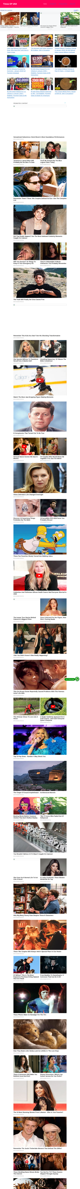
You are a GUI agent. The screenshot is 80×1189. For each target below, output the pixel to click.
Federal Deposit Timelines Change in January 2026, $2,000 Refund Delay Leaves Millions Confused (65, 50)
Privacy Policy (63, 4)
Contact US (53, 4)
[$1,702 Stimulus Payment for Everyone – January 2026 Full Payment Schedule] (18, 61)
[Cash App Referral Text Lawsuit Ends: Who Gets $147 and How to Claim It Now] (18, 40)
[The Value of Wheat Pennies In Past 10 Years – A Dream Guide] (66, 61)
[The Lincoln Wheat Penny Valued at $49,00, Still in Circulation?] (66, 84)
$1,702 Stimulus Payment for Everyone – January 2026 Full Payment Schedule (16, 71)
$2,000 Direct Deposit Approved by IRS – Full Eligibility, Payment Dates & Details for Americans (41, 93)
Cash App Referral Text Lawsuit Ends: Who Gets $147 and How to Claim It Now (17, 50)
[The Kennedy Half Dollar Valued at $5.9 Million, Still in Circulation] (42, 40)
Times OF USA (10, 4)
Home (45, 4)
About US (72, 4)
